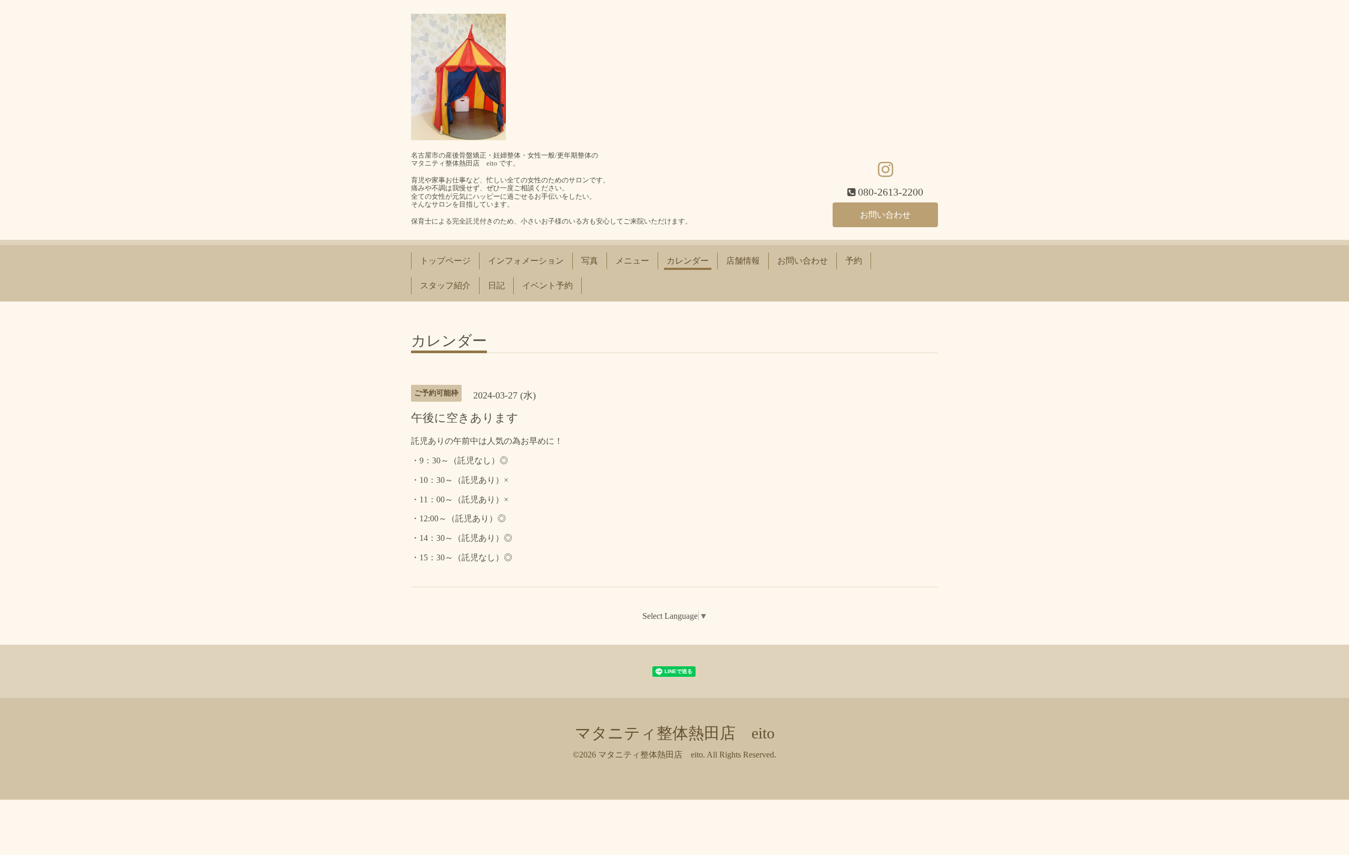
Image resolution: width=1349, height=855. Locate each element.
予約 (853, 260)
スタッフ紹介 (445, 285)
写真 (589, 260)
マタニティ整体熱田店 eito (675, 733)
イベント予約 (547, 285)
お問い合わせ (885, 214)
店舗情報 (743, 260)
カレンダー (688, 260)
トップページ (445, 260)
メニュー (632, 260)
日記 (496, 285)
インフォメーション (526, 260)
